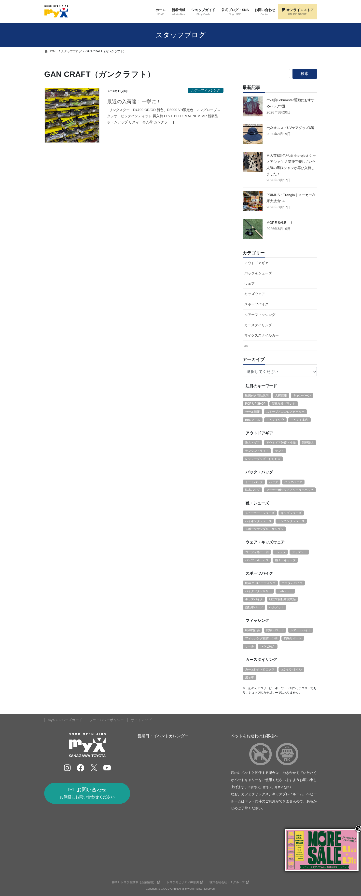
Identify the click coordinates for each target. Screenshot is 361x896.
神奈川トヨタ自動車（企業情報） (134, 882)
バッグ (273, 482)
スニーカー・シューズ (260, 513)
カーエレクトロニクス (260, 669)
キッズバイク (254, 599)
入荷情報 (281, 395)
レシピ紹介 (267, 646)
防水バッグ (252, 490)
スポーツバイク (256, 304)
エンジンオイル (291, 669)
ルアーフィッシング (205, 90)
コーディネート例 (257, 552)
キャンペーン (302, 395)
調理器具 (308, 442)
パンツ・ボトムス (257, 560)
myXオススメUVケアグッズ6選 (290, 128)
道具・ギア (252, 442)
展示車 (249, 677)
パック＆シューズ (258, 273)
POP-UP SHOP (255, 403)
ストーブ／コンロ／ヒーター (285, 411)
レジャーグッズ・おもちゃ (262, 459)
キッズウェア (254, 294)
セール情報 (252, 411)
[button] (87, 793)
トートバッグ (254, 482)
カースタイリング (258, 325)
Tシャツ (280, 552)
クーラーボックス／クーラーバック (289, 490)
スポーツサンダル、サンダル (264, 529)
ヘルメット (285, 591)
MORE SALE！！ (279, 223)
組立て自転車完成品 (282, 599)
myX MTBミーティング (260, 583)
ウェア (249, 283)
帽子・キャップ (285, 560)
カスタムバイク (292, 583)
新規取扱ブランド (283, 403)
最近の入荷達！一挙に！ (134, 101)
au (246, 346)
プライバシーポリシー (106, 720)
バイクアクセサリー (258, 591)
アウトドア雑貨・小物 (281, 442)
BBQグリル (252, 420)
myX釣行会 (252, 630)
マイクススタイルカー (261, 335)
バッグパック (293, 482)
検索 (304, 73)
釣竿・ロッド (275, 630)
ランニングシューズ (291, 521)
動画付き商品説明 (257, 395)
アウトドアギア (256, 263)
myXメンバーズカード (65, 720)
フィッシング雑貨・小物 (261, 638)
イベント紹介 (275, 420)
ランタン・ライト (257, 451)
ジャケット (299, 552)
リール (249, 646)
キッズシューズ (291, 513)
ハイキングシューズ (258, 521)
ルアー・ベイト (300, 630)
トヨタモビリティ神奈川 (183, 882)
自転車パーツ (254, 607)
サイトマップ (141, 720)
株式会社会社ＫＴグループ (227, 882)
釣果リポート (293, 638)
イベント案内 (299, 420)
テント (279, 451)
